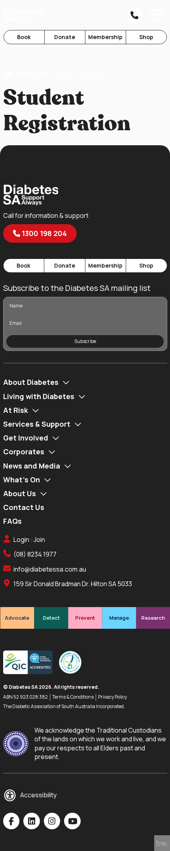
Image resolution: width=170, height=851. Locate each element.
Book (24, 37)
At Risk (15, 410)
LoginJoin (29, 539)
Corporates (23, 451)
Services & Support (36, 424)
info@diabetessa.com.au (49, 569)
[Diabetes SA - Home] (23, 15)
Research (153, 617)
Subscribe (85, 341)
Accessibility (38, 795)
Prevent (85, 617)
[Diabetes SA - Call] (134, 15)
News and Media (31, 465)
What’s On (21, 479)
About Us (19, 493)
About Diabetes (31, 382)
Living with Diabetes (38, 396)
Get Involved (25, 437)
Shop (146, 37)
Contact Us (23, 507)
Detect (51, 617)
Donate (64, 37)
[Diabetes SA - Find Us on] (11, 821)
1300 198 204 (43, 233)
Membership (105, 37)
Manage (119, 617)
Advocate (17, 617)
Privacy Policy (112, 697)
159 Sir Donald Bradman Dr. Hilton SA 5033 (72, 583)
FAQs (12, 521)
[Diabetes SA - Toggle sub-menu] (66, 382)
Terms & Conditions (73, 697)
